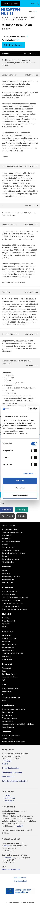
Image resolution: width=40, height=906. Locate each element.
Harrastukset (6, 691)
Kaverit (4, 571)
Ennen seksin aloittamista (11, 541)
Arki (32, 17)
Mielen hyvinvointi (8, 621)
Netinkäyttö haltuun (9, 644)
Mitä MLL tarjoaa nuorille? (11, 736)
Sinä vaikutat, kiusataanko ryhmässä (15, 597)
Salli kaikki (20, 481)
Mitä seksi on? (7, 535)
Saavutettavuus (20, 877)
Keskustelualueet (20, 17)
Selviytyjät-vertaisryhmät (10, 606)
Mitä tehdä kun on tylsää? (11, 688)
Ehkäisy (5, 544)
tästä (19, 826)
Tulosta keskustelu (13, 44)
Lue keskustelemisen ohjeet (14, 36)
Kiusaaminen (7, 587)
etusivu (5, 17)
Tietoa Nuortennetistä (10, 768)
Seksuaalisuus (8, 525)
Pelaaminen (6, 641)
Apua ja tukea (8, 705)
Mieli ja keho (7, 614)
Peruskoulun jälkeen (9, 674)
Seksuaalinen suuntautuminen (12, 532)
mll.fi (4, 764)
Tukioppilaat (6, 668)
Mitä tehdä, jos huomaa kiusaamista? (15, 609)
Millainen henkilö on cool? (14, 20)
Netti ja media (8, 631)
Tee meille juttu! (7, 738)
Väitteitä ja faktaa (8, 562)
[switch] (34, 450)
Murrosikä (5, 618)
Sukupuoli (5, 556)
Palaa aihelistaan (9, 40)
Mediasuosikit (7, 659)
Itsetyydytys (6, 538)
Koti (3, 694)
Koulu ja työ (7, 664)
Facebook (6, 509)
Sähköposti (7, 516)
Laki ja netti (6, 656)
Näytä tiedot (28, 473)
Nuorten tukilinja (8, 712)
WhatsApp (22, 509)
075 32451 (8, 761)
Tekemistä (6, 731)
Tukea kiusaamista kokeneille (12, 603)
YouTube (8, 800)
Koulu (4, 671)
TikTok (7, 795)
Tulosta (21, 516)
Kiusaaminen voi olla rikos (11, 600)
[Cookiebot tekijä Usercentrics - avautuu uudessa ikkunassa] (28, 408)
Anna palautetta (8, 776)
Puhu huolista (7, 715)
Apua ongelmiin (7, 721)
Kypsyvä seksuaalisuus (10, 529)
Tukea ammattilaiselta (10, 718)
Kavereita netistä (8, 647)
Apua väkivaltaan (8, 727)
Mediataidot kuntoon (9, 638)
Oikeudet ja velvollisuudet (11, 697)
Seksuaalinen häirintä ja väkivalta (14, 553)
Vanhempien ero (8, 579)
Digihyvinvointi (7, 635)
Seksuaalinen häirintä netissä (12, 653)
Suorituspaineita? (8, 547)
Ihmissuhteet (7, 566)
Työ (3, 680)
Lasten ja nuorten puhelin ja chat (13, 709)
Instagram (9, 798)
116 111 (7, 845)
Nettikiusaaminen (8, 650)
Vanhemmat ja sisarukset (11, 576)
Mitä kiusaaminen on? (10, 591)
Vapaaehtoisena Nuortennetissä (13, 741)
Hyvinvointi (6, 624)
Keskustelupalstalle (10, 3)
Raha (4, 700)
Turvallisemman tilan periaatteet (14, 781)
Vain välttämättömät (20, 495)
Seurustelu (6, 574)
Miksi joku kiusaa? (8, 594)
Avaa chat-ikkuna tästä (11, 869)
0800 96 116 (10, 857)
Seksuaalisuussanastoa (10, 559)
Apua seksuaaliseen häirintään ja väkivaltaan (18, 724)
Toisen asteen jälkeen (10, 677)
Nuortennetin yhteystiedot (12, 772)
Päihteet (5, 627)
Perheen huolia (7, 583)
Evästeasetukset (20, 881)
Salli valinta (20, 488)
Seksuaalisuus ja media (10, 550)
